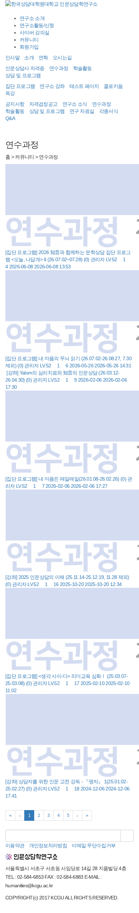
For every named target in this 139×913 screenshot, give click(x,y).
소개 (29, 57)
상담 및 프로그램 (23, 75)
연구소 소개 (32, 18)
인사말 (12, 57)
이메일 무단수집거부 (93, 845)
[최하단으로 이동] (12, 909)
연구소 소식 (74, 104)
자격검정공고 (43, 104)
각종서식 (108, 111)
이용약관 (14, 845)
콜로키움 (113, 86)
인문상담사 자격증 (25, 68)
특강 (10, 93)
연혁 (43, 57)
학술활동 (82, 68)
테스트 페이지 (84, 86)
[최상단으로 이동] (7, 909)
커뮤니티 (29, 40)
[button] (69, 11)
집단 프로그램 (20, 86)
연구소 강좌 (52, 86)
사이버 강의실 (34, 32)
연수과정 (58, 68)
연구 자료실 (82, 111)
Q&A (10, 118)
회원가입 (29, 47)
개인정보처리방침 (48, 845)
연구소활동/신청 (37, 25)
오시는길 (62, 57)
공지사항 (14, 104)
